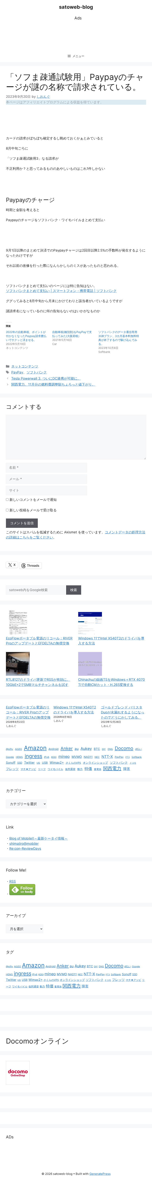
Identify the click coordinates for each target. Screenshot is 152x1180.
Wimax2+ (57, 762)
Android (53, 749)
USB (45, 762)
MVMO (77, 757)
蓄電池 (97, 769)
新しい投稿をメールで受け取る (33, 510)
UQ (38, 762)
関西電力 (112, 768)
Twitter (29, 762)
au (77, 749)
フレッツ (12, 769)
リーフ (42, 769)
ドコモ (133, 763)
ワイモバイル (55, 769)
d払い (138, 749)
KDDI (53, 757)
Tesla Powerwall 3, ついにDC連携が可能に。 (46, 378)
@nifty (9, 749)
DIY (104, 749)
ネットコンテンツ (24, 366)
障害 (126, 769)
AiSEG (18, 749)
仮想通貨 (70, 769)
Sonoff (10, 762)
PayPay (17, 372)
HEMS (19, 757)
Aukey (86, 748)
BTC (97, 749)
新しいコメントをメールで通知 (33, 500)
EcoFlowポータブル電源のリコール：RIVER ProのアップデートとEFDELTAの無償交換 (28, 712)
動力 (80, 769)
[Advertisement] (78, 36)
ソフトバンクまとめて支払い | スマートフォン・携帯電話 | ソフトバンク (61, 291)
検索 (73, 590)
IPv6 (46, 757)
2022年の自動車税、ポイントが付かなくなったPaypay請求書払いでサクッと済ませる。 (26, 336)
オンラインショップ (95, 762)
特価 (88, 768)
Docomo (124, 748)
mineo (64, 756)
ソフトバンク (37, 372)
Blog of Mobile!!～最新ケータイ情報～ (38, 838)
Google (10, 757)
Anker (67, 748)
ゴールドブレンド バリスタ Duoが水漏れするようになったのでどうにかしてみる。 (122, 712)
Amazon (35, 747)
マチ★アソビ (28, 769)
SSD (19, 762)
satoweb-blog (76, 7)
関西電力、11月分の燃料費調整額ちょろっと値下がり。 (53, 384)
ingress (33, 756)
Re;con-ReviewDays (25, 849)
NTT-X (107, 756)
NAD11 (88, 757)
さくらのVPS (73, 762)
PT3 (127, 757)
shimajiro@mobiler (24, 844)
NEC (97, 757)
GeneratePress (100, 1174)
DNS (110, 749)
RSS (12, 881)
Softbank (137, 757)
